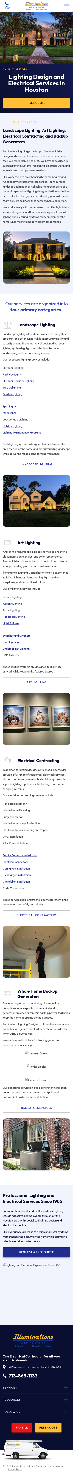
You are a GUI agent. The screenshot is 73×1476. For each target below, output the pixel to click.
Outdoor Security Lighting (18, 381)
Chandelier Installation (16, 881)
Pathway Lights (12, 374)
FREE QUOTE (36, 103)
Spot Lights (9, 406)
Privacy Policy (15, 1469)
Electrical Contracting (36, 915)
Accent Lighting (12, 603)
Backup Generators (36, 1108)
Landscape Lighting (37, 464)
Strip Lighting (11, 642)
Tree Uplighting (12, 387)
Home (6, 68)
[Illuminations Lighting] (36, 6)
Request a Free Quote (36, 1252)
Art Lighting (36, 682)
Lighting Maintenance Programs (22, 432)
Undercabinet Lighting (16, 648)
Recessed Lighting (14, 616)
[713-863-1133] (7, 5)
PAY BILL (22, 1427)
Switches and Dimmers (16, 635)
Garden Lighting (12, 394)
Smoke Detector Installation (20, 855)
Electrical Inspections (16, 862)
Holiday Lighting (12, 426)
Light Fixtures (11, 623)
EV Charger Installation (17, 875)
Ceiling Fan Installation (16, 868)
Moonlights (9, 413)
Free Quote (48, 1427)
